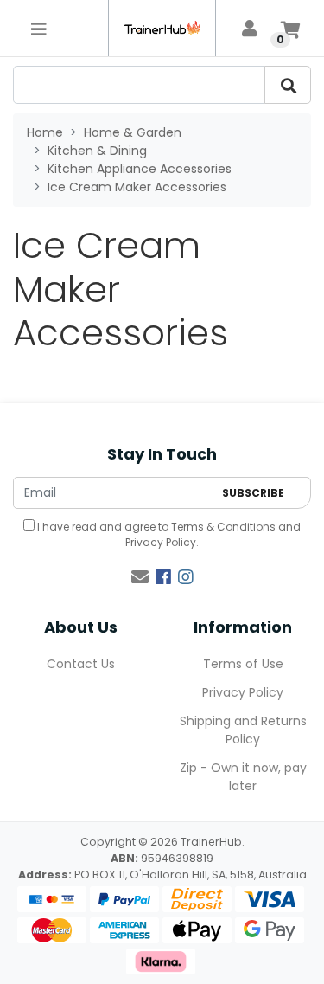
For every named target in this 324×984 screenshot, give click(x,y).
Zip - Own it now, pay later (243, 776)
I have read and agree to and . (168, 534)
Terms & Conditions (223, 526)
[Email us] (140, 577)
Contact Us (81, 663)
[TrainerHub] (162, 28)
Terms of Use (243, 663)
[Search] (287, 85)
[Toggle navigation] (39, 28)
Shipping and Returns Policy (243, 730)
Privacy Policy (160, 542)
